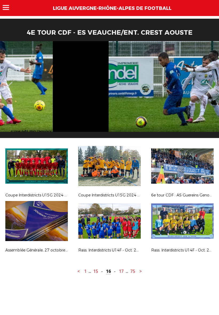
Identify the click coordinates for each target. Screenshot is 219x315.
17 (121, 271)
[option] (109, 91)
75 (132, 271)
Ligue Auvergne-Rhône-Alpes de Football (112, 8)
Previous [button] (9, 84)
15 (95, 271)
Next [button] (209, 84)
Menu (8, 7)
